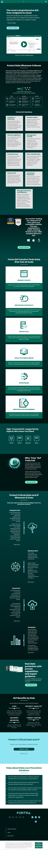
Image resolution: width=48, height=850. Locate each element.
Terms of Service (11, 843)
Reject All (39, 845)
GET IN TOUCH (11, 835)
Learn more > (17, 544)
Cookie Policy (30, 842)
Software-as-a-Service (29, 75)
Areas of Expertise (12, 829)
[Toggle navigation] (46, 1)
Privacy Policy (25, 842)
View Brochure (31, 685)
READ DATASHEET (31, 482)
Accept (38, 843)
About (9, 832)
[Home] (2, 1)
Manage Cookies (39, 847)
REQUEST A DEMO (13, 28)
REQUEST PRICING (24, 247)
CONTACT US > (24, 753)
